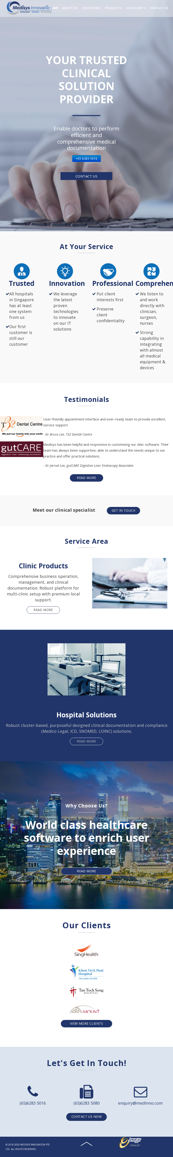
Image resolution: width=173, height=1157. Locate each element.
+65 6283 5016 (86, 158)
